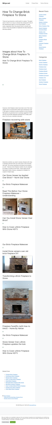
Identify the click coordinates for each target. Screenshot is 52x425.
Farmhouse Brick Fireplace (12, 376)
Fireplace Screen (43, 73)
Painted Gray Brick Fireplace (13, 387)
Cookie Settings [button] (5, 422)
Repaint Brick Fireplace (11, 377)
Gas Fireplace (42, 79)
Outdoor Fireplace (43, 82)
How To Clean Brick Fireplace (13, 379)
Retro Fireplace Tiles (44, 26)
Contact (27, 3)
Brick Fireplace (7, 395)
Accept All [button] (13, 422)
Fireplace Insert (43, 69)
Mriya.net (6, 3)
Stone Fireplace (43, 84)
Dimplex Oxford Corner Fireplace (11, 398)
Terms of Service (44, 3)
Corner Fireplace (43, 62)
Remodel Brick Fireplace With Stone (15, 382)
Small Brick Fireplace (11, 381)
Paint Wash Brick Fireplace (12, 389)
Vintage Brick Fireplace (11, 374)
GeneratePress (32, 405)
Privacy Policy (35, 3)
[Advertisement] (18, 41)
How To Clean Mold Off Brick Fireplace (15, 386)
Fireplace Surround (44, 75)
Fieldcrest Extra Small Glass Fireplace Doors (13, 397)
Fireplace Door (42, 66)
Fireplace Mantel (43, 71)
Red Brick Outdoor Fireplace (13, 384)
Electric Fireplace (43, 64)
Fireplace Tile (42, 77)
